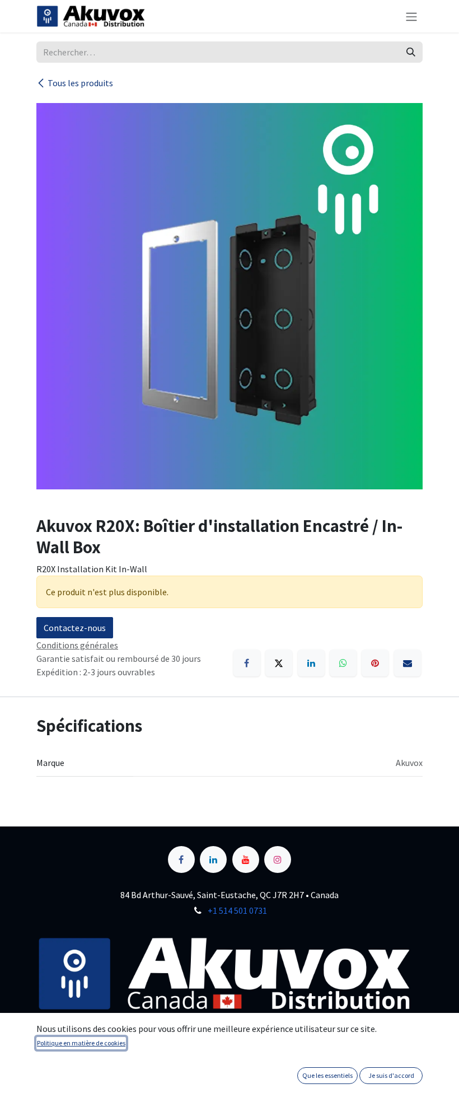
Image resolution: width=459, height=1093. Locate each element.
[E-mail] (407, 663)
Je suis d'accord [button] (391, 1075)
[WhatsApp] (343, 663)
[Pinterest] (375, 663)
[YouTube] (245, 859)
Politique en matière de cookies (81, 1043)
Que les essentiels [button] (327, 1075)
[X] (278, 663)
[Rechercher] (411, 52)
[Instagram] (277, 859)
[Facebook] (246, 663)
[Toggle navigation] (411, 16)
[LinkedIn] (311, 663)
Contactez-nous (75, 627)
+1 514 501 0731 (237, 910)
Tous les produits (80, 82)
